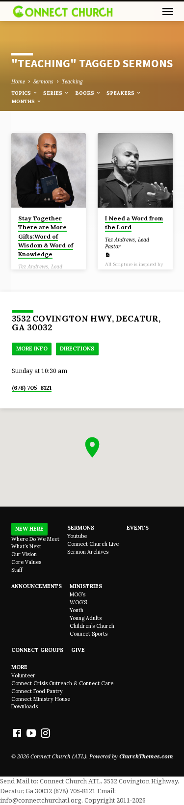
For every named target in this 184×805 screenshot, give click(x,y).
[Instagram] (45, 733)
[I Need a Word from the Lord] (135, 170)
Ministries (86, 586)
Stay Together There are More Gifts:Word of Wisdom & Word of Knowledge (45, 236)
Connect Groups (37, 649)
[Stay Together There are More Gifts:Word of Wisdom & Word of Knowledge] (48, 170)
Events (138, 527)
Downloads (24, 706)
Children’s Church (92, 625)
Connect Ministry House (40, 699)
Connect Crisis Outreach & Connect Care (62, 683)
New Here (29, 528)
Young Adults (86, 618)
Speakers (121, 93)
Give (78, 649)
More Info (32, 348)
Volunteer (23, 675)
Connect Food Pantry (37, 691)
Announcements (36, 586)
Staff (16, 569)
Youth (76, 610)
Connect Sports (88, 633)
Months (23, 101)
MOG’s (77, 594)
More (19, 667)
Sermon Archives (87, 551)
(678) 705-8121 (32, 387)
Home (18, 81)
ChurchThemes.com (146, 756)
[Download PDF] (107, 254)
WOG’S (78, 602)
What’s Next (26, 546)
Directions (77, 348)
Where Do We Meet (35, 539)
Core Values (26, 562)
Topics (21, 93)
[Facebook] (17, 733)
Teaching (72, 81)
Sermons (43, 81)
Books (85, 93)
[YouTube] (31, 733)
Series (53, 93)
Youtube (77, 536)
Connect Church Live (93, 543)
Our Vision (24, 554)
